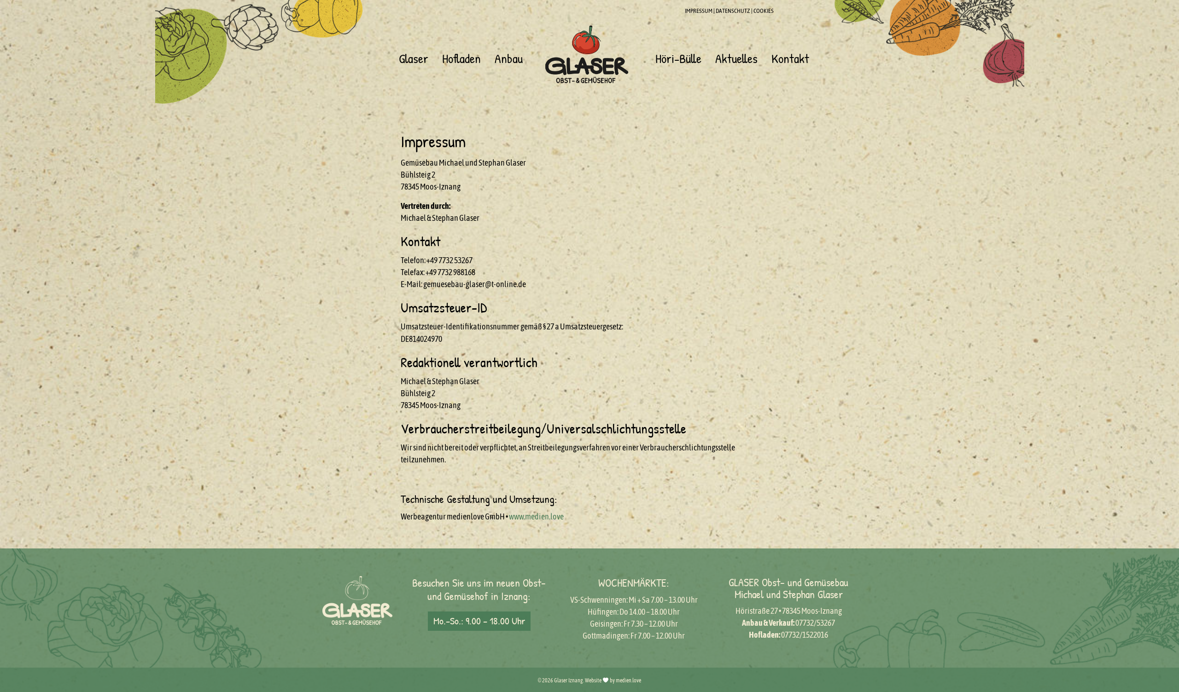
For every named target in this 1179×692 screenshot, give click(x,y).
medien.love (628, 680)
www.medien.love (536, 516)
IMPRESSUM (698, 10)
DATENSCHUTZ (733, 10)
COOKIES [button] (763, 10)
